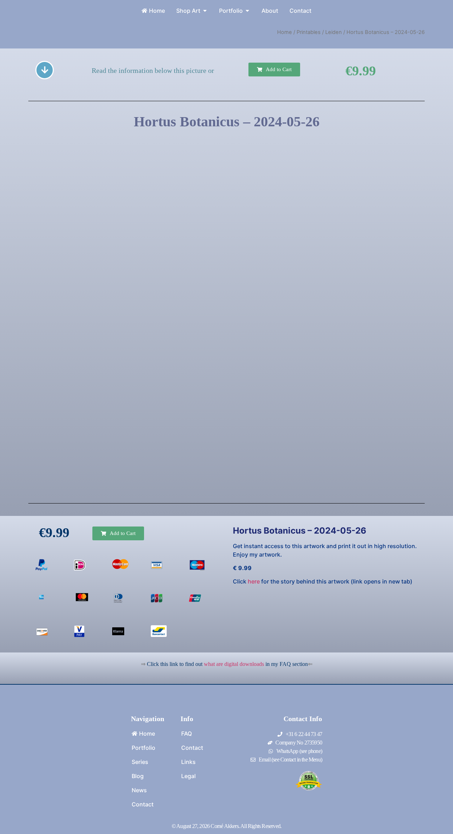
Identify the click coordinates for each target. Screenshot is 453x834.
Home (284, 32)
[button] (274, 69)
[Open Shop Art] (205, 10)
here (254, 581)
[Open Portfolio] (247, 10)
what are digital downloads (234, 664)
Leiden (333, 32)
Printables (309, 32)
